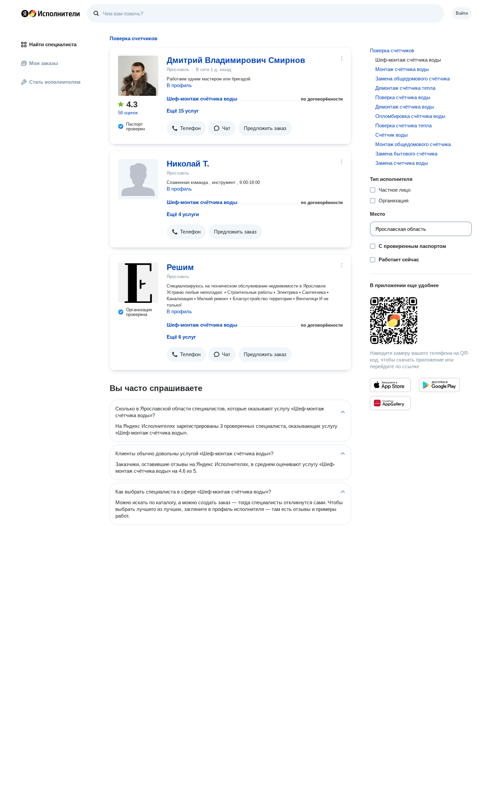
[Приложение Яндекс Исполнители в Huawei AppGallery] (390, 403)
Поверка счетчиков (392, 50)
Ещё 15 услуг (183, 111)
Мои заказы (43, 63)
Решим (180, 267)
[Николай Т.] (138, 179)
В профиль (179, 85)
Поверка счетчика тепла (403, 125)
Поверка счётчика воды (402, 97)
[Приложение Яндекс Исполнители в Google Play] (439, 385)
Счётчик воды (391, 135)
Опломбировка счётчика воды (410, 116)
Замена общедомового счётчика (412, 78)
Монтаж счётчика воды (402, 69)
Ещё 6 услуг (181, 337)
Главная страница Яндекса (25, 13)
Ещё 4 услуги (183, 214)
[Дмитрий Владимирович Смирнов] (138, 76)
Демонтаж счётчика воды (404, 107)
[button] (186, 128)
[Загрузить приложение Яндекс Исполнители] (421, 320)
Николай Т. (188, 163)
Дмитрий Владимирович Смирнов (236, 60)
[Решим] (138, 283)
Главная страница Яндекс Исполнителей (50, 13)
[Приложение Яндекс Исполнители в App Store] (390, 385)
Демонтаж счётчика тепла (405, 88)
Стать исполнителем (54, 82)
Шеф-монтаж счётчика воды (202, 99)
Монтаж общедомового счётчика (413, 144)
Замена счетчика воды (401, 163)
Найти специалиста (52, 44)
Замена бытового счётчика (406, 153)
